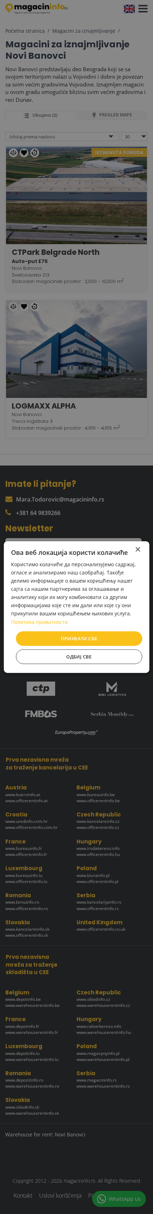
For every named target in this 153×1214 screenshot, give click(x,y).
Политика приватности (39, 621)
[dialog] (76, 607)
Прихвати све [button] (79, 638)
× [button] (137, 549)
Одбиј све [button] (79, 656)
